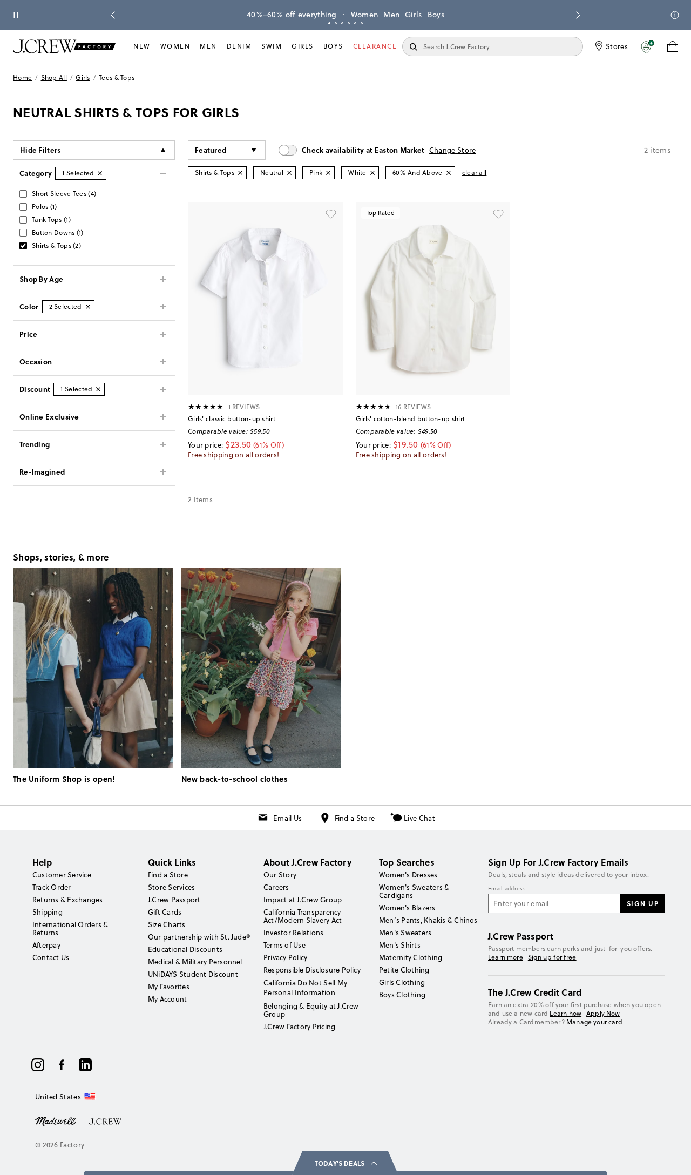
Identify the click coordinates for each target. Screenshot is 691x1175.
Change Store (452, 150)
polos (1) (44, 206)
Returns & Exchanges (67, 899)
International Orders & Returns (70, 928)
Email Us (287, 818)
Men (391, 14)
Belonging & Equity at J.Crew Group (311, 1010)
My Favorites (168, 986)
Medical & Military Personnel (195, 962)
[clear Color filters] (88, 307)
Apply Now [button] (603, 1013)
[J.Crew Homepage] (64, 46)
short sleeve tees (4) (64, 193)
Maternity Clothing (410, 957)
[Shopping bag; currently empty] (673, 46)
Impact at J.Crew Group (302, 899)
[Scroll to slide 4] (349, 23)
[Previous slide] (113, 15)
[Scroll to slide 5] (355, 23)
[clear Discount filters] (98, 389)
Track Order (51, 887)
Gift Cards (164, 912)
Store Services (171, 887)
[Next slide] (578, 15)
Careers (276, 887)
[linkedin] (85, 1065)
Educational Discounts (185, 949)
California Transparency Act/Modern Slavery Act (302, 916)
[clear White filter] (372, 173)
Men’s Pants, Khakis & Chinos (428, 920)
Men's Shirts (400, 945)
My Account (167, 999)
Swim (271, 46)
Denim (239, 46)
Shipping (47, 912)
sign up (643, 903)
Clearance (375, 46)
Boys (436, 14)
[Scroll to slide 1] (329, 23)
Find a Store (355, 818)
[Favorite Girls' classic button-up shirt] (331, 214)
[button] (647, 46)
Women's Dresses (408, 875)
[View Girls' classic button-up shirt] (265, 298)
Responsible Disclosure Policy (312, 970)
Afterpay (46, 945)
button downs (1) (58, 232)
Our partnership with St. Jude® (199, 937)
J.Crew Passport (174, 899)
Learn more (505, 957)
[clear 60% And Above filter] (449, 173)
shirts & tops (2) (56, 245)
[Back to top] (672, 1156)
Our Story (279, 875)
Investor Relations (293, 932)
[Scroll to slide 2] (336, 23)
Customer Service (61, 875)
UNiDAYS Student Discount (193, 974)
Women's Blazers (407, 908)
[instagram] (38, 1065)
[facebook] (61, 1065)
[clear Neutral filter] (289, 173)
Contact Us (50, 957)
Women (364, 14)
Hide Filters (40, 150)
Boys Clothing (402, 995)
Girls (413, 14)
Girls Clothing (402, 982)
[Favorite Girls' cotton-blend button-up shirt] (498, 214)
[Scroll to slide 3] (342, 23)
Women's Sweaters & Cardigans (414, 891)
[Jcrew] (105, 1120)
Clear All (474, 172)
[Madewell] (55, 1120)
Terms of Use (284, 945)
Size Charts (167, 924)
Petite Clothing (404, 970)
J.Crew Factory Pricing (299, 1026)
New (142, 46)
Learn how (565, 1013)
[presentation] (206, 406)
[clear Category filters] (100, 173)
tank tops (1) (51, 219)
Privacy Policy (285, 957)
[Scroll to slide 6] (362, 23)
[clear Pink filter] (328, 173)
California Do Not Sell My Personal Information (305, 987)
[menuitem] (141, 46)
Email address (507, 889)
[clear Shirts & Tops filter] (240, 173)
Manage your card (594, 1022)
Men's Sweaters (405, 932)
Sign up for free (552, 957)
